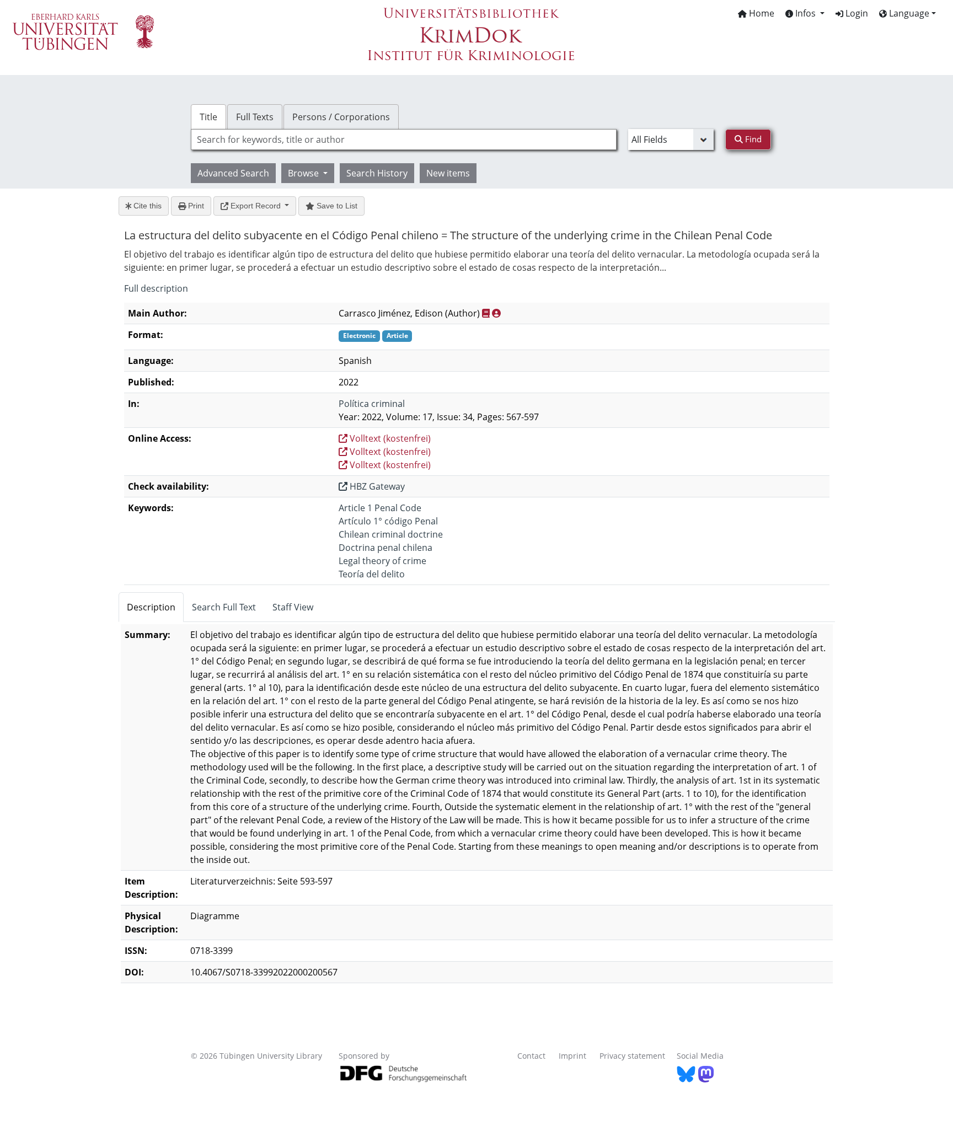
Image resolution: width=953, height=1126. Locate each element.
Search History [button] (377, 173)
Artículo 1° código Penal (388, 521)
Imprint (572, 1055)
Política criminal (372, 404)
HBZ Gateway (376, 486)
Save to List (335, 205)
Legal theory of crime (382, 561)
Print (195, 205)
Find (752, 138)
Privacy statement (632, 1055)
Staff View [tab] (292, 607)
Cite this (146, 205)
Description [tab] (151, 607)
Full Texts (255, 117)
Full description (156, 288)
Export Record (255, 205)
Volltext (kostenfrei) (389, 438)
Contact (531, 1055)
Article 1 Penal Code (380, 508)
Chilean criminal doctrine (391, 534)
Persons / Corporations (341, 117)
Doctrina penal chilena (385, 547)
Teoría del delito (372, 574)
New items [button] (448, 173)
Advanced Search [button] (233, 173)
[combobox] (404, 139)
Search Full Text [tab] (224, 607)
